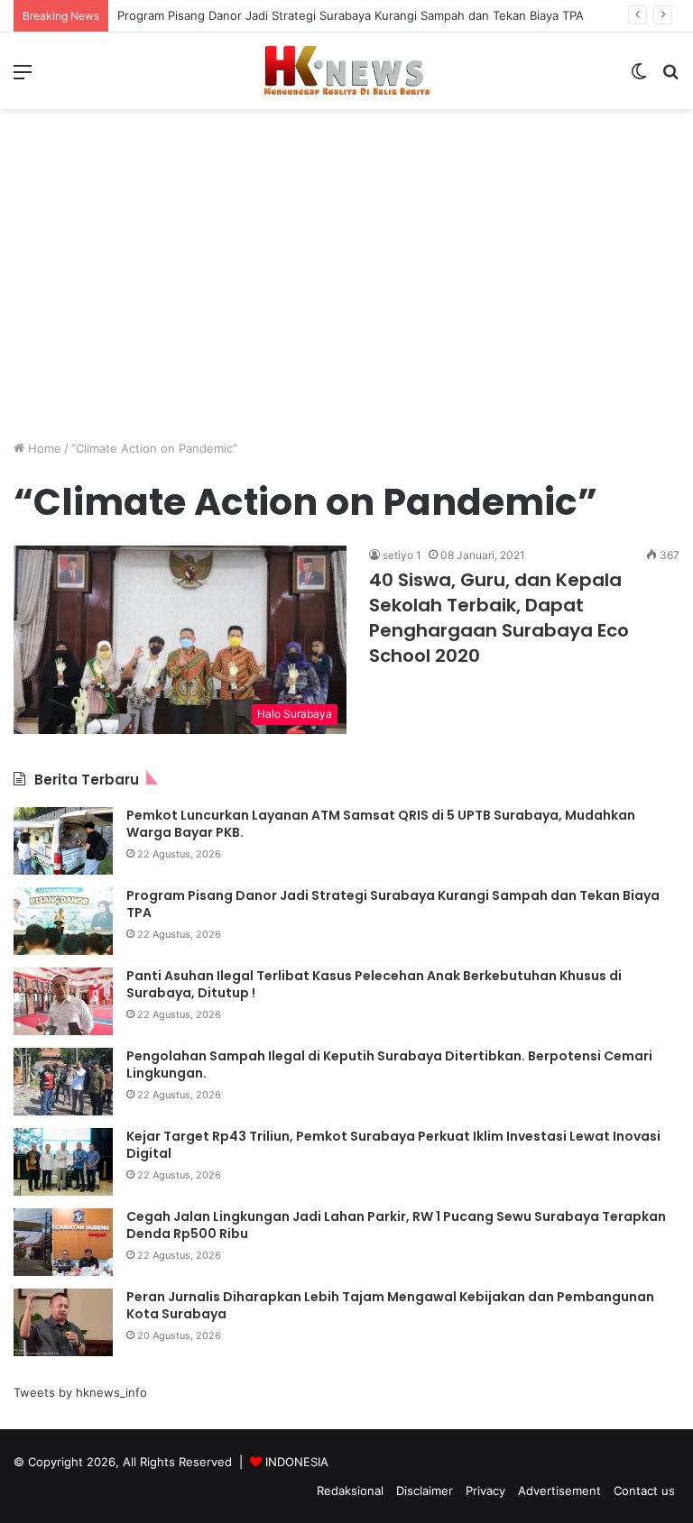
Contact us (644, 1490)
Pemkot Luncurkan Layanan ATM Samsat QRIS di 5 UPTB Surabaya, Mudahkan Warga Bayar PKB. (380, 824)
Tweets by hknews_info (80, 1392)
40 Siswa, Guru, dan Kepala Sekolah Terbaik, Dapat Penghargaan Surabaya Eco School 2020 (499, 617)
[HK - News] (346, 70)
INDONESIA (296, 1461)
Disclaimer (424, 1490)
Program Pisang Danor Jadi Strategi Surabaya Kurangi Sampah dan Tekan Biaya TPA (350, 15)
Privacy (485, 1490)
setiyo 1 (402, 555)
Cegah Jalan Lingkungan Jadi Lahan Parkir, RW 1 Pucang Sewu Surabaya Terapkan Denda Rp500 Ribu (396, 1225)
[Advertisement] (346, 299)
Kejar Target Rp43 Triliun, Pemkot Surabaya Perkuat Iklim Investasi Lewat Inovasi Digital (393, 1145)
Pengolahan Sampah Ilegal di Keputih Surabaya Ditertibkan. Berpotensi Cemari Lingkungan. (389, 1065)
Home (42, 448)
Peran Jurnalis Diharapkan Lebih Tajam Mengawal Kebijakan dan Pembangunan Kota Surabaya (390, 1306)
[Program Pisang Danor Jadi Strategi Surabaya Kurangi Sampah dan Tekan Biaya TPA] (63, 921)
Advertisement (559, 1490)
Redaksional (350, 1490)
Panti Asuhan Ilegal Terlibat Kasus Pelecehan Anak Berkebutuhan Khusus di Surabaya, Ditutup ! (374, 985)
